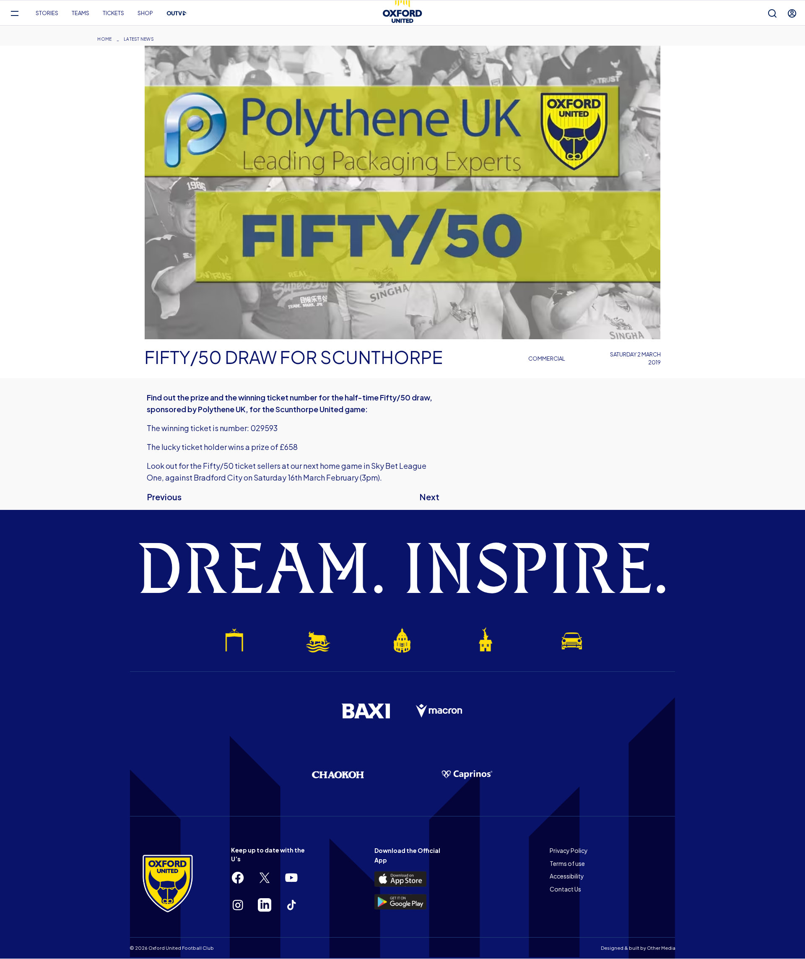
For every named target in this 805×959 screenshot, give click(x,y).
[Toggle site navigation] (14, 13)
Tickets (113, 13)
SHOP (145, 13)
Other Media (661, 948)
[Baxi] (366, 710)
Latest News (139, 39)
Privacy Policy (569, 850)
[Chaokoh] (338, 774)
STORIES (47, 13)
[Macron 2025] (439, 711)
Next (429, 496)
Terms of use (567, 863)
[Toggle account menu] (792, 13)
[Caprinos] (467, 775)
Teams (80, 13)
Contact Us (565, 889)
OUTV (176, 13)
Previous (164, 496)
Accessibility (567, 876)
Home (104, 39)
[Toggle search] (772, 13)
